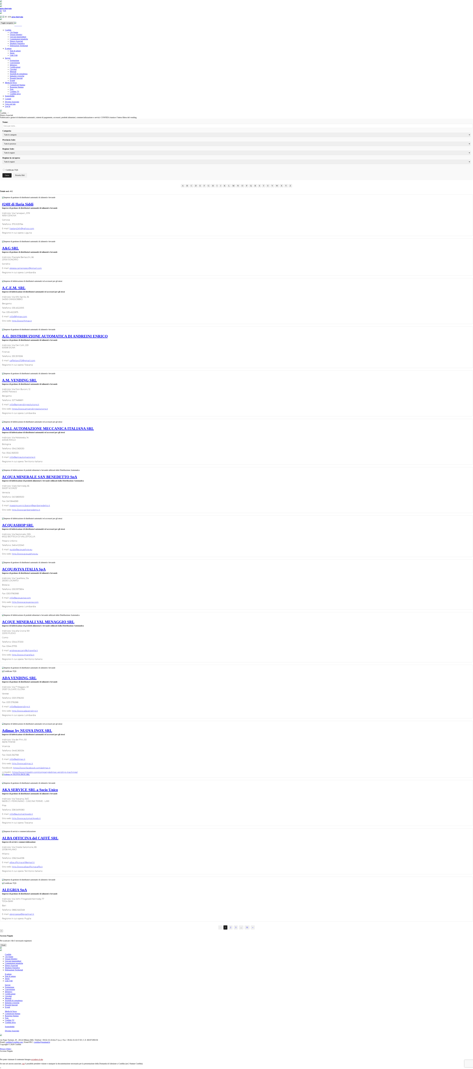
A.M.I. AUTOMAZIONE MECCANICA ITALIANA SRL (48, 428)
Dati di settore (15, 51)
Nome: (5, 122)
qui (23, 1064)
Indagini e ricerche (17, 76)
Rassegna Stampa (17, 87)
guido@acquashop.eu (20, 549)
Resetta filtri (20, 175)
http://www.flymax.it (22, 321)
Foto (11, 89)
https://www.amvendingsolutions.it (30, 409)
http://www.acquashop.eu (25, 554)
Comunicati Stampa (17, 85)
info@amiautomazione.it (22, 457)
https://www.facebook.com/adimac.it (31, 768)
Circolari (13, 69)
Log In (7, 106)
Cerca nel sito (10, 104)
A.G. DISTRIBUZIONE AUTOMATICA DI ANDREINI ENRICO (55, 336)
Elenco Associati (16, 41)
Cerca (7, 175)
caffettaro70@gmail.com (22, 360)
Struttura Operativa (17, 43)
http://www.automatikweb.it (26, 818)
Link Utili (13, 55)
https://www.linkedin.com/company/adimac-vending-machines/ (45, 772)
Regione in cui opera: (11, 158)
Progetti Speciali (16, 78)
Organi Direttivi (16, 35)
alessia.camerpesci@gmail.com (25, 268)
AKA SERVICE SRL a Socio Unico (30, 790)
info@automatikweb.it (21, 814)
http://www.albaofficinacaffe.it (27, 867)
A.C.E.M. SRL (13, 288)
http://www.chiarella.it (23, 655)
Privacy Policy (5, 1049)
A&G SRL (10, 248)
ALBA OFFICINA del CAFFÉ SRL (30, 838)
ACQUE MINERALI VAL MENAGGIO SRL (38, 622)
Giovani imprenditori (18, 37)
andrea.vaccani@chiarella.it (23, 650)
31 (247, 927)
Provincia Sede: (9, 140)
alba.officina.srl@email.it (22, 862)
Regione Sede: (8, 149)
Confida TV (14, 91)
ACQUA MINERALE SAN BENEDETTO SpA (39, 477)
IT (1, 11)
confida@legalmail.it (42, 1042)
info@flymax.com (18, 316)
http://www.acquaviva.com (25, 602)
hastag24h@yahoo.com (21, 228)
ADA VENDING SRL (19, 678)
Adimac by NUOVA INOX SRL (27, 730)
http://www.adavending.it (25, 711)
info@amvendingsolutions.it (24, 404)
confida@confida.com (14, 1042)
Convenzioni (15, 63)
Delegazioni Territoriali (19, 46)
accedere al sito (37, 1059)
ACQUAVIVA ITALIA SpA (24, 569)
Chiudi (3, 945)
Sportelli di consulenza (18, 74)
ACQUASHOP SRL (18, 525)
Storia (12, 53)
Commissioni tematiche (19, 39)
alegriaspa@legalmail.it (21, 914)
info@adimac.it (17, 759)
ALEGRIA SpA (14, 890)
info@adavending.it (19, 706)
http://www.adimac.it (22, 763)
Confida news (15, 94)
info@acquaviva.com (20, 598)
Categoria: (6, 131)
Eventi (12, 80)
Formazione (14, 60)
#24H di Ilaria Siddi (17, 204)
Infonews (13, 65)
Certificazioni (15, 67)
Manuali (13, 72)
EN (4, 11)
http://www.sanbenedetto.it (26, 510)
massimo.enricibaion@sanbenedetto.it (29, 505)
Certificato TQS (11, 170)
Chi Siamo (14, 32)
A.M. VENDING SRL (19, 380)
